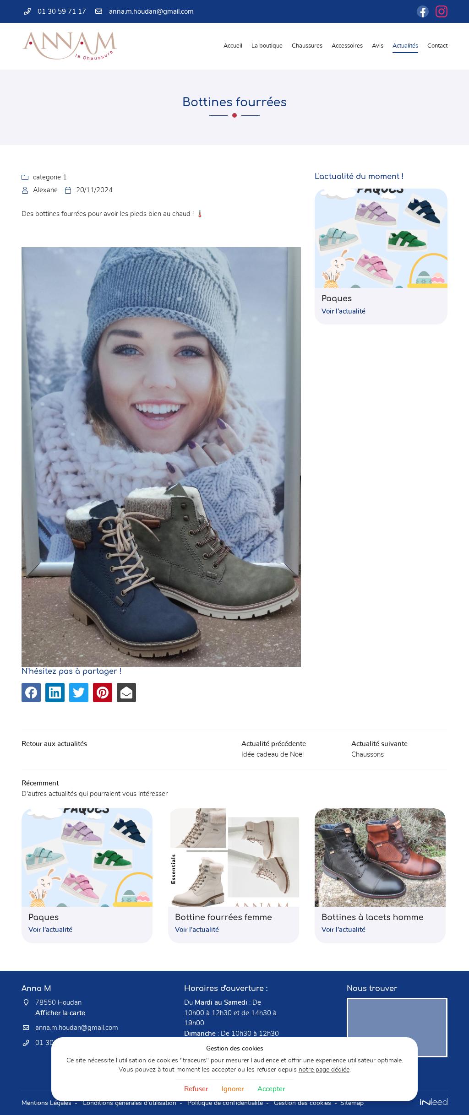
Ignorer (233, 1089)
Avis (377, 46)
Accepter (271, 1089)
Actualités (405, 46)
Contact (437, 46)
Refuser (196, 1089)
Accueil (233, 46)
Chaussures (307, 46)
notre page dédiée (324, 1069)
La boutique (267, 46)
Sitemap (352, 1103)
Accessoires (347, 46)
